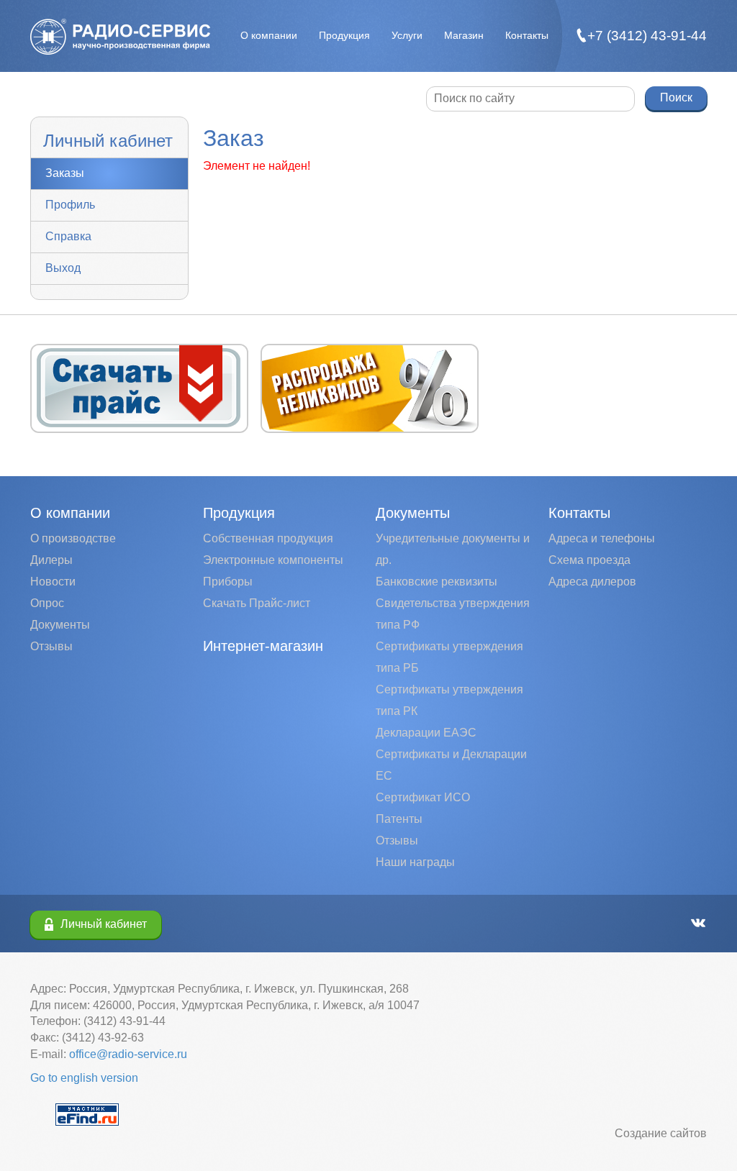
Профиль (70, 205)
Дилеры (51, 560)
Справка (68, 236)
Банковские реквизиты (436, 581)
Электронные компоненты (273, 560)
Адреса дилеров (592, 581)
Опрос (47, 603)
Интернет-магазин (263, 646)
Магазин (464, 35)
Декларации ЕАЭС (426, 732)
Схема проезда (589, 560)
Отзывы (51, 646)
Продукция (344, 35)
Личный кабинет (103, 924)
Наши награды (415, 862)
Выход (63, 268)
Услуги (407, 35)
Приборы (228, 581)
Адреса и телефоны (601, 538)
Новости (53, 581)
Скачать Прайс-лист (256, 603)
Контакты (526, 35)
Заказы (64, 173)
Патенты (399, 819)
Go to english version (84, 1078)
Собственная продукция (268, 538)
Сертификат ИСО (423, 797)
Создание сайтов (661, 1133)
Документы (60, 625)
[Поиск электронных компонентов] (87, 1113)
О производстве (73, 538)
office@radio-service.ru (128, 1054)
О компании (268, 35)
